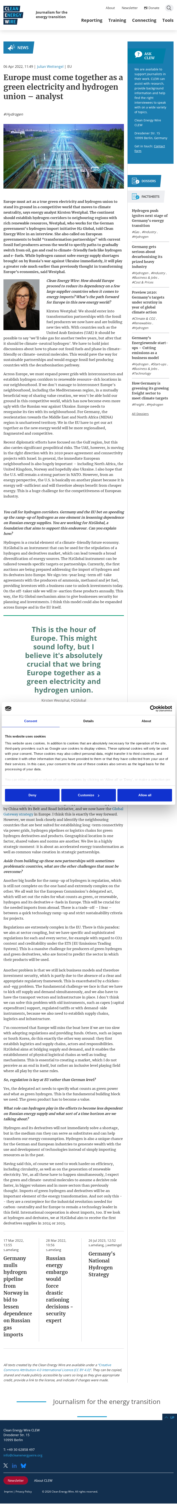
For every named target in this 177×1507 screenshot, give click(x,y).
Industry (150, 232)
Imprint (8, 1491)
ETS (68, 943)
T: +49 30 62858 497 (19, 1449)
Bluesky (24, 1466)
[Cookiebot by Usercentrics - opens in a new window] (153, 708)
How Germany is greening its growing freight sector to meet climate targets (150, 390)
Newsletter (130, 8)
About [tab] (146, 721)
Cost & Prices (143, 282)
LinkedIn (16, 1466)
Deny (32, 795)
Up (172, 1417)
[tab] (144, 183)
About (110, 8)
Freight (139, 404)
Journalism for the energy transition (51, 14)
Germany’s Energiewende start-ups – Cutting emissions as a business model (150, 348)
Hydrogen (141, 237)
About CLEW (43, 1480)
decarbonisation (50, 365)
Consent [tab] (30, 721)
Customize (86, 795)
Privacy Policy (24, 1491)
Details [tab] (88, 721)
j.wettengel (114, 1245)
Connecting (144, 20)
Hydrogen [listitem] (14, 114)
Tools (168, 20)
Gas (136, 232)
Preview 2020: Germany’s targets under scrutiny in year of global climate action (148, 302)
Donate (154, 8)
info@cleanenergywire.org (22, 1455)
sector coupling (34, 932)
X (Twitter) (7, 1466)
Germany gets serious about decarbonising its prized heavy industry (147, 257)
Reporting (91, 20)
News (22, 47)
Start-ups (159, 364)
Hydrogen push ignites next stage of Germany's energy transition (150, 218)
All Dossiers (140, 414)
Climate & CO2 (144, 318)
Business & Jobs (145, 277)
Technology (142, 373)
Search (169, 8)
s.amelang (11, 1250)
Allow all (144, 795)
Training (117, 20)
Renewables (142, 323)
